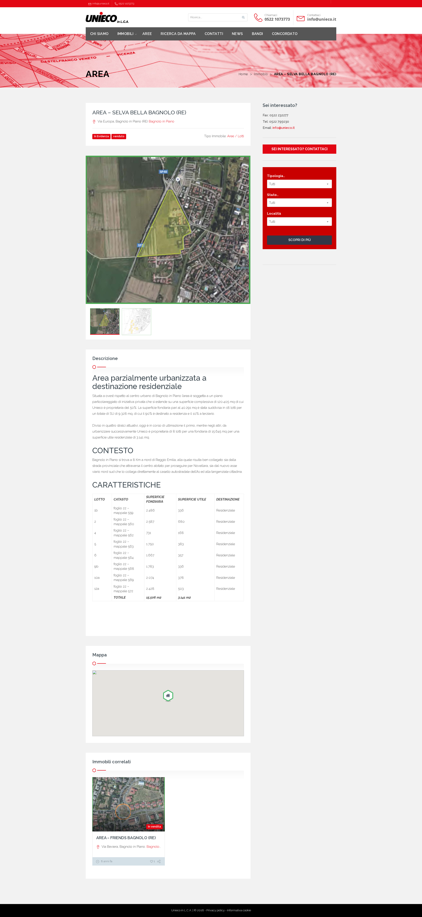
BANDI (257, 34)
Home (243, 74)
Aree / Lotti (235, 136)
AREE (147, 34)
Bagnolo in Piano (161, 121)
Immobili (261, 74)
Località (274, 214)
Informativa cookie (239, 910)
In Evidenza (101, 136)
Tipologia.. (276, 176)
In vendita (154, 826)
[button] (168, 696)
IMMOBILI (125, 34)
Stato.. (272, 195)
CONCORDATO (285, 34)
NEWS (237, 34)
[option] (168, 230)
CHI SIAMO (99, 34)
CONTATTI (214, 34)
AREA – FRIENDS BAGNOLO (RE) (126, 837)
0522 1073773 (126, 3)
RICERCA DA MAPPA (178, 34)
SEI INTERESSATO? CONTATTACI (299, 149)
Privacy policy (215, 910)
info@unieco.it (100, 3)
